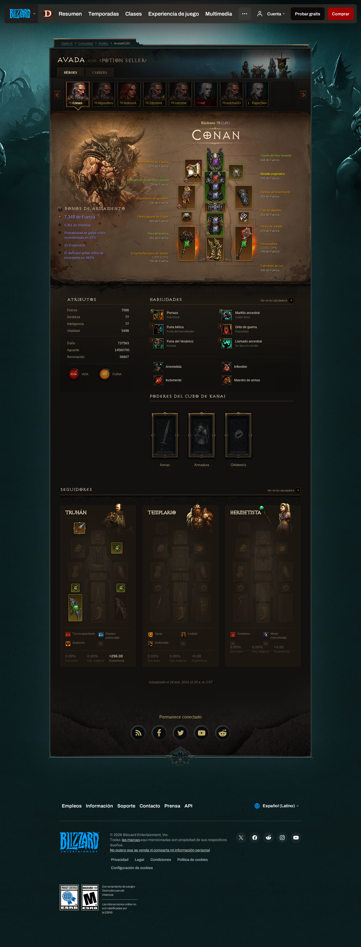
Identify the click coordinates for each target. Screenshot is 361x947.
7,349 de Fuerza (79, 217)
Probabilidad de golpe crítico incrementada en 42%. (85, 235)
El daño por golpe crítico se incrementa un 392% (84, 255)
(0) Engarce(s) (74, 245)
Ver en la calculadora (274, 300)
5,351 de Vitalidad (77, 225)
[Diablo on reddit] (223, 733)
